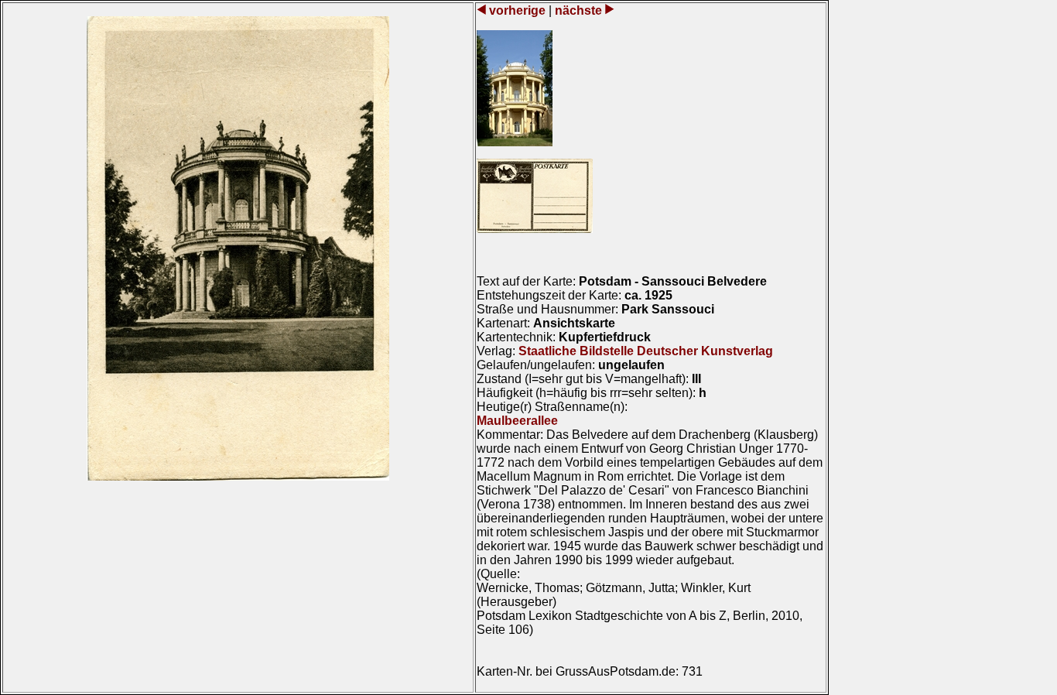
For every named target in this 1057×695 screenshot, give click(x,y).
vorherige (517, 10)
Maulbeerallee (517, 420)
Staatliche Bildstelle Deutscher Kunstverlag (645, 351)
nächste (578, 10)
